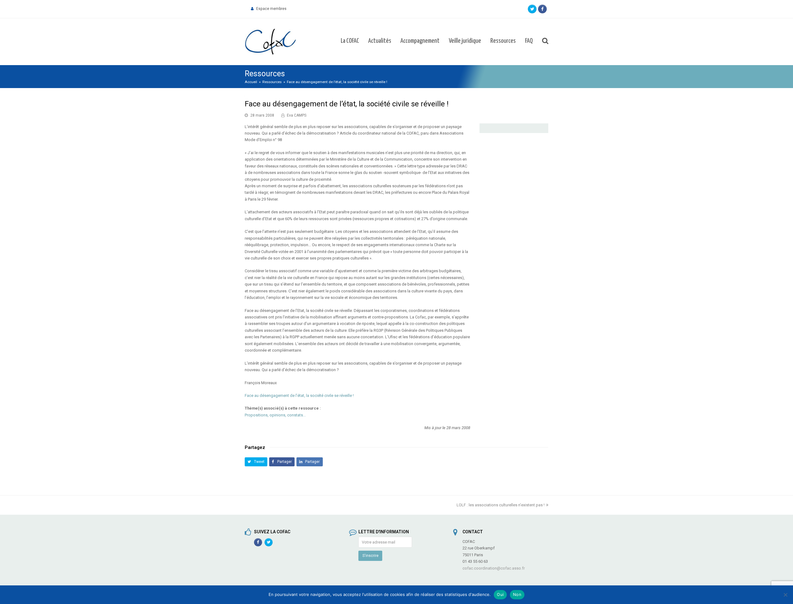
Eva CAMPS (296, 115)
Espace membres (271, 9)
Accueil (251, 82)
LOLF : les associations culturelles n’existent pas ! (501, 505)
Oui (500, 594)
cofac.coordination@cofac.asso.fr (493, 568)
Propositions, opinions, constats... (275, 415)
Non (517, 594)
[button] (256, 461)
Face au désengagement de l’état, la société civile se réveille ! (299, 395)
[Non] (785, 595)
